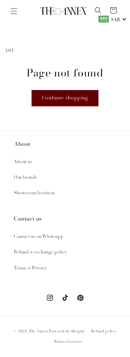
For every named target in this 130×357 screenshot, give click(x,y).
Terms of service (68, 342)
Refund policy (103, 331)
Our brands (25, 177)
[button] (13, 11)
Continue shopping (65, 98)
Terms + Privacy (30, 268)
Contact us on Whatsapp (38, 236)
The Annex (38, 331)
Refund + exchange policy (40, 252)
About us (23, 162)
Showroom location (34, 193)
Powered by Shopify (67, 331)
